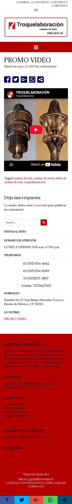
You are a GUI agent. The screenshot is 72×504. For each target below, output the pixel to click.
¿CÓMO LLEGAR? (55, 483)
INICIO (23, 479)
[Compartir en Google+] (24, 79)
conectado (40, 205)
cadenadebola (47, 66)
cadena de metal (44, 178)
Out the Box (42, 474)
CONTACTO (36, 486)
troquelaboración (34, 182)
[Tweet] (15, 79)
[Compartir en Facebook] (7, 79)
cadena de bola (23, 178)
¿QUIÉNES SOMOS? (41, 479)
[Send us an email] (36, 9)
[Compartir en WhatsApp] (32, 79)
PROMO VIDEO (15, 319)
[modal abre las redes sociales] (40, 79)
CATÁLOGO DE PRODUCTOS (24, 483)
